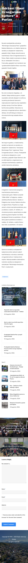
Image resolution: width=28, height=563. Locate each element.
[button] (2, 2)
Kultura (10, 26)
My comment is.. (6, 463)
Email (3, 497)
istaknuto (5, 276)
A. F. (5, 24)
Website (4, 505)
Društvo (15, 26)
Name (3, 489)
